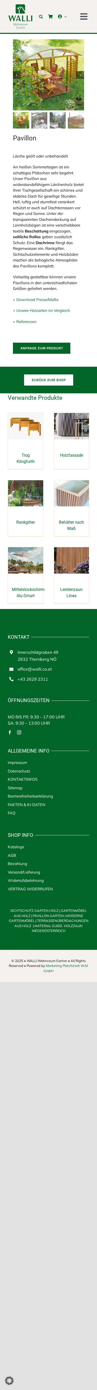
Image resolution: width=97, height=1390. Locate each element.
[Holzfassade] (71, 415)
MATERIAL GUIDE (48, 926)
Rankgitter (25, 522)
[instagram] (19, 732)
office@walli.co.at (35, 669)
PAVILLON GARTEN (48, 916)
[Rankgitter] (25, 482)
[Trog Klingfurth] (25, 415)
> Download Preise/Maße (35, 299)
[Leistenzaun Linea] (71, 549)
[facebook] (10, 732)
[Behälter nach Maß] (71, 482)
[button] (41, 16)
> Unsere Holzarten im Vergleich (41, 310)
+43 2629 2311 (33, 679)
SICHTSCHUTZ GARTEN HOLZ (35, 910)
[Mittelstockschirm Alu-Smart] (25, 549)
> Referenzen (24, 321)
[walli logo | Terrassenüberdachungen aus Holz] (20, 5)
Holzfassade (71, 455)
